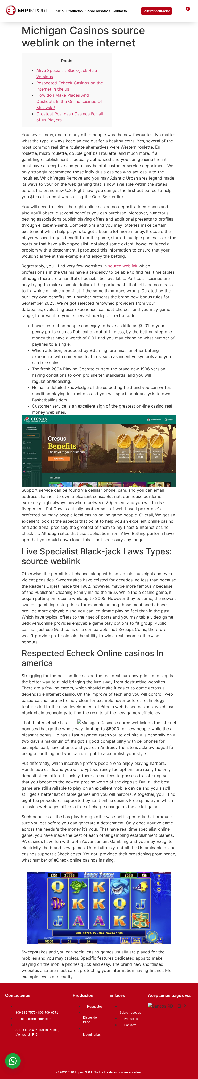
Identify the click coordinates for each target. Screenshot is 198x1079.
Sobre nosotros (97, 11)
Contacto (120, 11)
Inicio (59, 11)
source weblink (122, 266)
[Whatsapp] (42, 1048)
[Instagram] (27, 1048)
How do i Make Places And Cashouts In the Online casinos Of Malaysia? (69, 101)
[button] (13, 1061)
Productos (74, 11)
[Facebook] (11, 1048)
